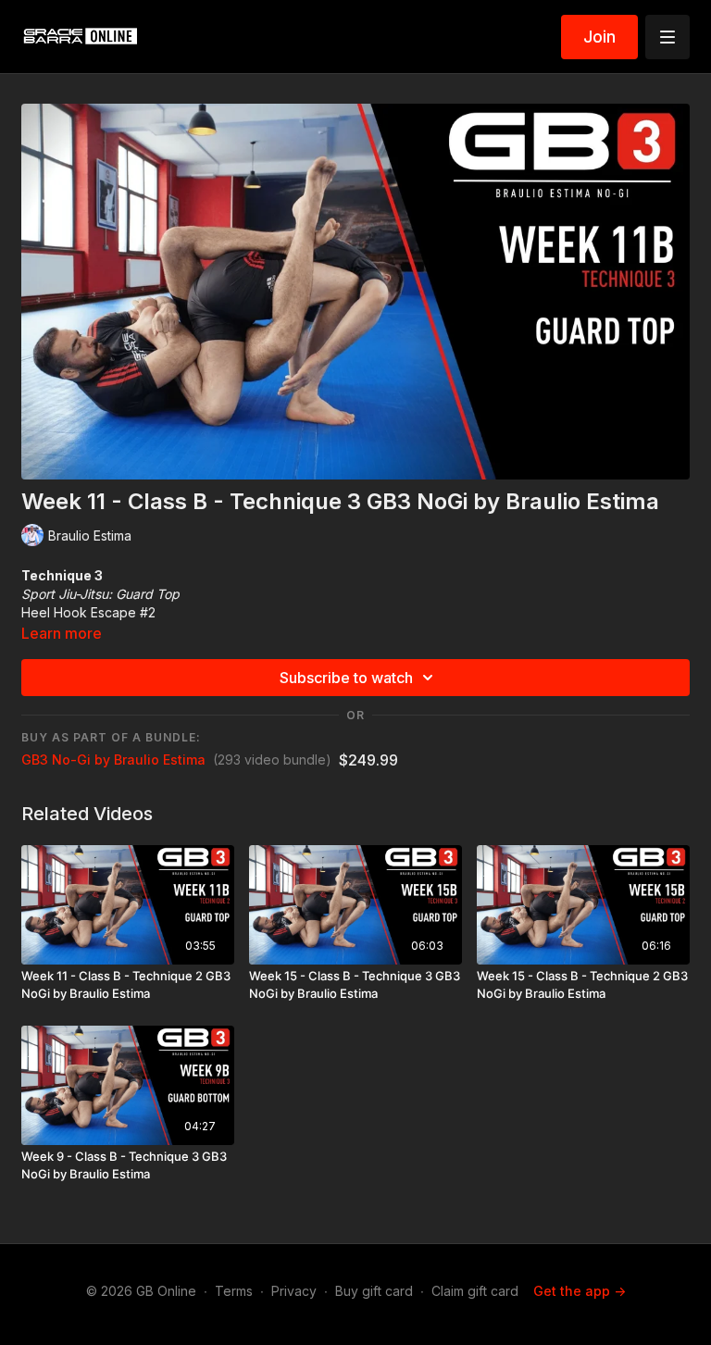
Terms (234, 1291)
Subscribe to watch (346, 677)
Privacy (294, 1291)
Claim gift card (474, 1291)
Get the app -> (579, 1291)
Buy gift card (374, 1291)
